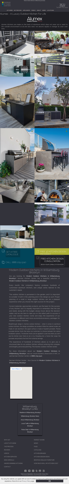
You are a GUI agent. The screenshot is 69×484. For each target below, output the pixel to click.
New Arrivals (9, 460)
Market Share (39, 440)
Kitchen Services (10, 456)
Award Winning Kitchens (13, 463)
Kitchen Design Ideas (42, 456)
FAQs (36, 446)
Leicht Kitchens (10, 443)
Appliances (26, 10)
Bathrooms (18, 10)
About (39, 10)
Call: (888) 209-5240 (16, 262)
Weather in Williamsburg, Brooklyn (30, 412)
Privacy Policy (26, 481)
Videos (33, 10)
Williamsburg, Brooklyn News (30, 416)
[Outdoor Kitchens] (34, 19)
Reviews (7, 450)
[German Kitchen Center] (6, 6)
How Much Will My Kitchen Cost (46, 463)
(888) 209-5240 (36, 356)
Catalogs (37, 450)
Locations (50, 10)
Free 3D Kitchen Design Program (53, 252)
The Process (8, 446)
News (44, 10)
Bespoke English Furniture (44, 460)
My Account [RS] (37, 474)
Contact (7, 467)
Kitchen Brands (40, 453)
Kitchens (10, 10)
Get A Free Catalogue (12, 253)
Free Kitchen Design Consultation (52, 259)
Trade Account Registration (27, 474)
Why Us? (7, 440)
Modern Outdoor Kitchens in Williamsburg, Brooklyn (28, 281)
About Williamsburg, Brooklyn (30, 420)
